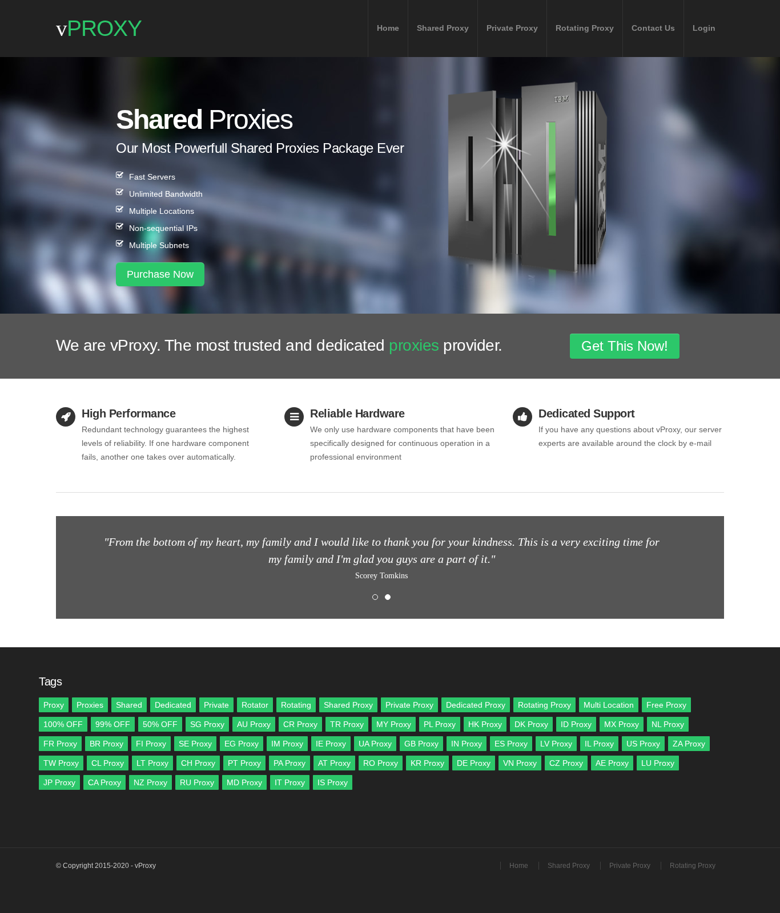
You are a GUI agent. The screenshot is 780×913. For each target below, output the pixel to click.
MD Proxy (244, 782)
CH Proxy (198, 763)
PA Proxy (289, 763)
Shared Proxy (443, 28)
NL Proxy (668, 724)
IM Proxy (287, 743)
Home (388, 28)
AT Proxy (334, 763)
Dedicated (173, 704)
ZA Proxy (689, 743)
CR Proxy (300, 724)
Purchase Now (160, 274)
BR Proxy (106, 743)
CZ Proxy (566, 763)
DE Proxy (473, 763)
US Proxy (643, 743)
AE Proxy (612, 763)
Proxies (90, 704)
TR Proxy (347, 724)
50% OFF (160, 724)
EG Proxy (241, 743)
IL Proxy (599, 743)
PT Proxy (244, 763)
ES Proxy (511, 743)
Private (216, 704)
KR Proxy (427, 763)
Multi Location (609, 704)
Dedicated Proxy (475, 704)
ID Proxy (576, 724)
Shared (129, 704)
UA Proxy (375, 743)
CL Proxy (107, 763)
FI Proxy (151, 743)
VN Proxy (520, 763)
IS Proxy (332, 782)
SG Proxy (207, 724)
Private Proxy (512, 28)
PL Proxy (440, 724)
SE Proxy (195, 743)
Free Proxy (666, 704)
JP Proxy (59, 782)
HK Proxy (485, 724)
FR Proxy (60, 743)
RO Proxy (380, 763)
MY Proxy (393, 724)
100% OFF (63, 724)
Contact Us (653, 28)
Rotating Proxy (585, 28)
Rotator (255, 704)
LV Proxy (556, 743)
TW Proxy (61, 763)
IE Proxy (331, 743)
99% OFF (112, 724)
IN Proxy (466, 743)
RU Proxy (197, 782)
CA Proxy (104, 782)
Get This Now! (624, 346)
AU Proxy (254, 724)
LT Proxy (152, 763)
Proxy (53, 704)
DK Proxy (531, 724)
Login (704, 28)
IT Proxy (290, 782)
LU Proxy (657, 763)
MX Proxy (621, 724)
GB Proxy (421, 743)
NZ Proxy (150, 782)
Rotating (296, 704)
